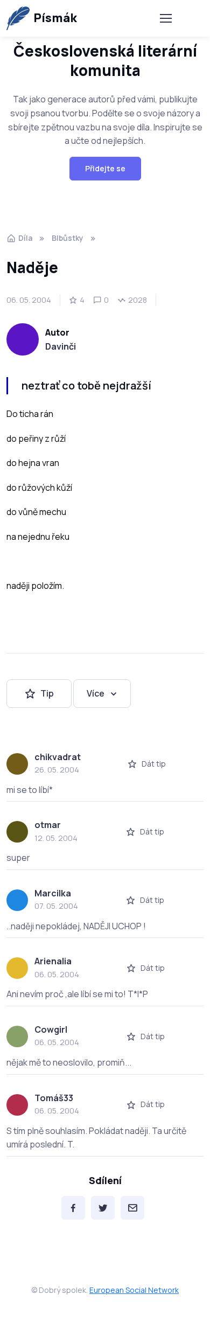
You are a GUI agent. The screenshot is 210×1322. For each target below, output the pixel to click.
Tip (47, 693)
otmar (47, 825)
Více (95, 693)
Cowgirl (50, 1029)
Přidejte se (105, 168)
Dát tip (154, 764)
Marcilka (52, 893)
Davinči (60, 346)
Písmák (55, 18)
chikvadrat (57, 757)
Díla (25, 238)
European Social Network (134, 1290)
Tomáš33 (53, 1098)
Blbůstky (67, 238)
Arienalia (53, 961)
